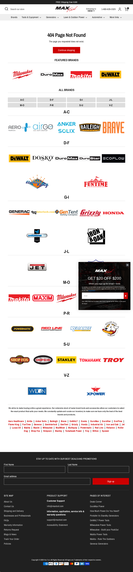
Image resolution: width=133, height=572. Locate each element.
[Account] (119, 9)
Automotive (97, 17)
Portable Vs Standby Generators (104, 515)
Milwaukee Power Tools (100, 525)
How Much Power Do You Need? (104, 511)
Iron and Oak (112, 424)
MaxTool (47, 560)
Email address (10, 476)
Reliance (110, 427)
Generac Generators (99, 543)
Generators (51, 17)
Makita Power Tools (98, 534)
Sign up (110, 481)
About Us (8, 501)
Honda (84, 424)
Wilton (95, 431)
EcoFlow (118, 421)
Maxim (36, 427)
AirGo (29, 421)
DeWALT (74, 421)
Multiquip (72, 427)
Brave (63, 421)
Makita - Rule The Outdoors (102, 539)
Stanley (58, 431)
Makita (27, 427)
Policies (7, 543)
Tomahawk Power (73, 431)
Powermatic (86, 427)
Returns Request (11, 529)
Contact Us (9, 506)
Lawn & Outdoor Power (74, 17)
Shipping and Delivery (14, 511)
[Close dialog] (127, 265)
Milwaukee (48, 427)
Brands (14, 17)
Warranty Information (13, 525)
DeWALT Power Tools (99, 520)
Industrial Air (97, 424)
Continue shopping (66, 50)
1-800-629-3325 (108, 9)
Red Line (99, 427)
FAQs (6, 520)
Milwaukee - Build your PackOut (104, 529)
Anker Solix (41, 421)
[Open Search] (6, 8)
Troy (87, 431)
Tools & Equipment (30, 17)
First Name (9, 464)
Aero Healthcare (16, 421)
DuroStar (106, 421)
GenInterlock (51, 424)
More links (114, 17)
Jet (123, 424)
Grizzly (75, 424)
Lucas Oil (16, 427)
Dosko (84, 421)
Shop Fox (35, 431)
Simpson (47, 431)
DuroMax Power (97, 506)
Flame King (13, 424)
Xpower (105, 431)
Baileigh (54, 421)
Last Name (72, 464)
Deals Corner (96, 501)
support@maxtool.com (57, 519)
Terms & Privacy (91, 290)
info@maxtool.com (55, 506)
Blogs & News (10, 534)
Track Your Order (11, 539)
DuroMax (94, 421)
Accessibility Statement (57, 525)
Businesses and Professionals (17, 515)
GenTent (64, 424)
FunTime (26, 424)
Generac (38, 424)
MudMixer (60, 427)
